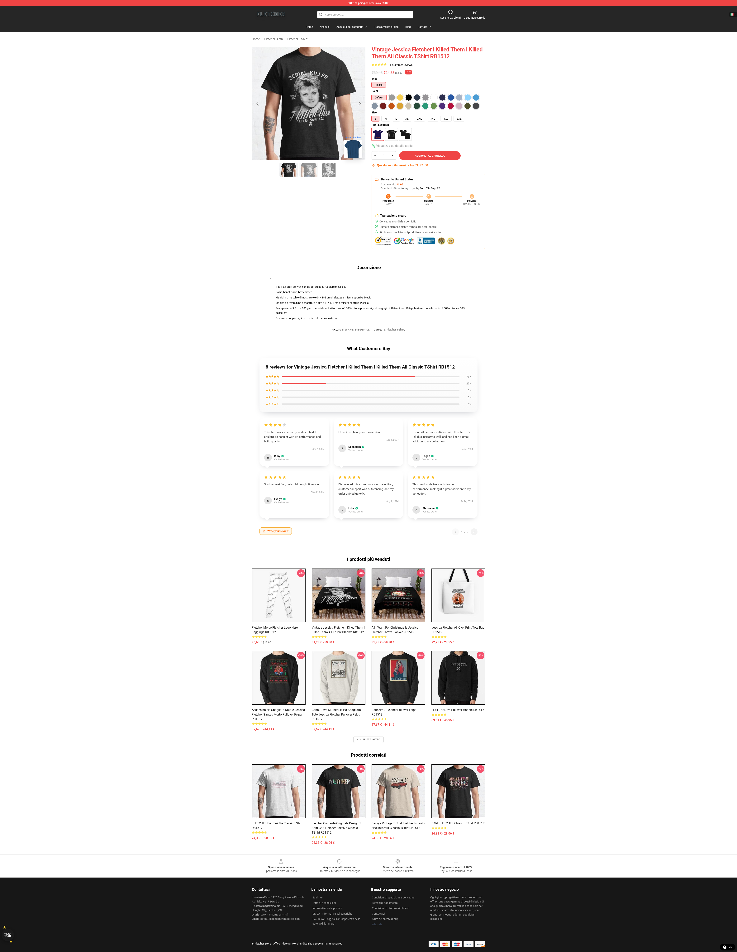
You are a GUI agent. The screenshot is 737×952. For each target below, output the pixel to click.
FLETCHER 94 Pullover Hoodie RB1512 (457, 710)
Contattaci (378, 913)
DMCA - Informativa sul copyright (332, 913)
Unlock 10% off (7, 935)
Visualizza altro (368, 739)
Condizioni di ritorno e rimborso (390, 908)
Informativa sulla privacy (327, 908)
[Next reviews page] (474, 531)
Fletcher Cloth (273, 39)
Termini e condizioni (324, 902)
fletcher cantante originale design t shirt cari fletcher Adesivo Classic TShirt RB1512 (336, 827)
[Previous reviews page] (455, 531)
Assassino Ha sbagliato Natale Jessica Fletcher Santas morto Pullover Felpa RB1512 (278, 714)
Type (375, 78)
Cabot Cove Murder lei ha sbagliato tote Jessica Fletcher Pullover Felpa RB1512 (336, 714)
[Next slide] (359, 104)
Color (375, 91)
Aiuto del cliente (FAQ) (385, 919)
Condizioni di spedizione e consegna (393, 897)
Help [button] (730, 947)
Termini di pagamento (385, 902)
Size (374, 112)
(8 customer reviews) (400, 64)
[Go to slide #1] (288, 170)
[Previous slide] (258, 104)
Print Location (380, 124)
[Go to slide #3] (328, 170)
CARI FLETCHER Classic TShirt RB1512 (458, 823)
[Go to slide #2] (308, 170)
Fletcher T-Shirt (297, 39)
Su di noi (317, 897)
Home (256, 39)
